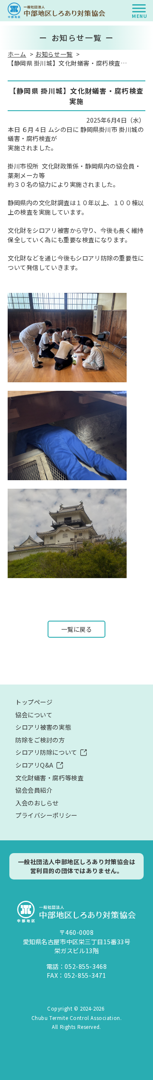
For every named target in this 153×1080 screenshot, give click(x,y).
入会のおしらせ (37, 802)
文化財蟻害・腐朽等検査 (49, 777)
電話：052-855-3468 (76, 966)
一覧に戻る (76, 629)
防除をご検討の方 (40, 739)
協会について (33, 714)
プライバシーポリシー (46, 815)
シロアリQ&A (34, 764)
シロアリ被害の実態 (43, 726)
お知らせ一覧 (53, 54)
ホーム (17, 54)
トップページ (33, 701)
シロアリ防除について (46, 752)
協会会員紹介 (33, 789)
